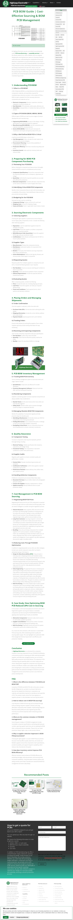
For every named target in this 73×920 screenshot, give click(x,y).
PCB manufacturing (21, 53)
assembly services (34, 53)
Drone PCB (58, 26)
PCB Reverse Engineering (61, 77)
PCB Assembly (58, 59)
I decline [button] (12, 917)
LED (63, 50)
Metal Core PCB (59, 57)
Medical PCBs (58, 55)
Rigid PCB (25, 896)
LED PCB (57, 53)
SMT (57, 91)
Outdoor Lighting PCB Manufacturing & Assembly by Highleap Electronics (19, 812)
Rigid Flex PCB (63, 84)
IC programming (58, 895)
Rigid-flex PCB (25, 900)
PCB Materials (58, 71)
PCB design (58, 62)
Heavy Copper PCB (59, 39)
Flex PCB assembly (58, 886)
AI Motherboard (59, 12)
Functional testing (58, 897)
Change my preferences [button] (22, 917)
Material (62, 53)
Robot (57, 86)
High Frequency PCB (60, 46)
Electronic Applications (60, 28)
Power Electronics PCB (60, 80)
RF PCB (57, 84)
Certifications (25, 889)
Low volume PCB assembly (60, 890)
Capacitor (58, 17)
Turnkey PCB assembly (59, 888)
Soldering (61, 91)
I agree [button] (5, 917)
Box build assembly (58, 892)
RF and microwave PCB (43, 897)
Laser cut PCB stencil (58, 893)
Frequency (41, 895)
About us (25, 887)
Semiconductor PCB (60, 89)
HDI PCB (60, 37)
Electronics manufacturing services (61, 31)
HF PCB (57, 41)
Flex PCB (57, 35)
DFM (31, 554)
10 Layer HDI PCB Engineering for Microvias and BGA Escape (36, 791)
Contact (59, 2)
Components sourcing (59, 899)
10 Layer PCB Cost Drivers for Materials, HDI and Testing (19, 791)
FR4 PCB (62, 35)
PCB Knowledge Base (60, 66)
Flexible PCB (41, 888)
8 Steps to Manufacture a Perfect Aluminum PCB (53, 790)
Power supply (58, 82)
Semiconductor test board (44, 901)
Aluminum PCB (59, 15)
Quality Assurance (26, 891)
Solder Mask (58, 93)
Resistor (64, 82)
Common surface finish (60, 22)
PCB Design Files (59, 64)
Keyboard (58, 48)
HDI (56, 37)
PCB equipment (26, 904)
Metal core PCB (42, 892)
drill (64, 24)
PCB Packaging (59, 73)
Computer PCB (59, 24)
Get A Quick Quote (28, 80)
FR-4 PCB (40, 886)
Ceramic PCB (58, 19)
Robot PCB (62, 86)
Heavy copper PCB (42, 899)
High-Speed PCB (59, 44)
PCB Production (59, 75)
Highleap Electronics (19, 651)
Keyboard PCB (58, 50)
